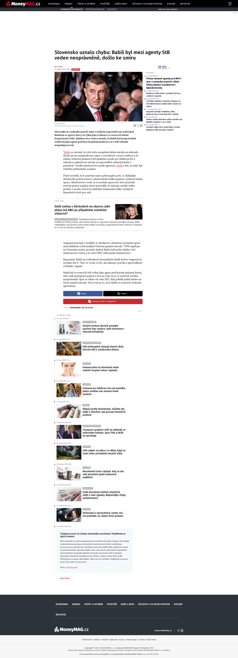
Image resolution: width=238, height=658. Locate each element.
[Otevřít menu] (230, 4)
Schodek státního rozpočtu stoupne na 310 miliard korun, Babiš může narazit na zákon (163, 103)
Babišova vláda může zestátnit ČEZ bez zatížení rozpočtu (163, 94)
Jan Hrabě (58, 67)
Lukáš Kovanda (71, 567)
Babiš (67, 152)
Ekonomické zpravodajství (72, 9)
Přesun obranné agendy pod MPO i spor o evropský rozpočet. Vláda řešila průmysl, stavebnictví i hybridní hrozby (163, 83)
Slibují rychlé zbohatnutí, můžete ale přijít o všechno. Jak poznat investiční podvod (104, 411)
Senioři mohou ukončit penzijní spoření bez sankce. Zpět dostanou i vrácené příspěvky (103, 328)
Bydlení (171, 3)
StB (82, 308)
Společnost (112, 9)
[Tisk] (141, 125)
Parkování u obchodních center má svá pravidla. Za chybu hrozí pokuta (103, 514)
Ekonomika (54, 3)
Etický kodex (87, 640)
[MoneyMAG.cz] (23, 3)
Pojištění (105, 3)
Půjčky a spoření (86, 3)
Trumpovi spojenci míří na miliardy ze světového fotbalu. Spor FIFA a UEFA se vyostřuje (104, 432)
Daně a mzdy (121, 3)
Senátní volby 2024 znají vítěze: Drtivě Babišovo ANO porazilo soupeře (163, 128)
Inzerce (122, 640)
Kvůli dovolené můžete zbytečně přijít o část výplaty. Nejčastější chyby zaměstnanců (104, 495)
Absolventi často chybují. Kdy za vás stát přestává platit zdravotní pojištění (103, 474)
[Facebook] (134, 125)
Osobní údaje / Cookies (135, 640)
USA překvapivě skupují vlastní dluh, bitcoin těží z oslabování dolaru (103, 348)
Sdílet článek (164, 67)
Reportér (185, 3)
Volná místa (151, 640)
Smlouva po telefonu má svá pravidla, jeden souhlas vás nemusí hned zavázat (104, 391)
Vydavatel (113, 640)
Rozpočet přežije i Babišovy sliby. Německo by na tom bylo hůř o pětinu (162, 112)
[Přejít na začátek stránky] (181, 640)
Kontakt (105, 640)
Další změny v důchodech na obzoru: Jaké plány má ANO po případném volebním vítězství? (82, 210)
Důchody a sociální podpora (147, 3)
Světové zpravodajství (95, 9)
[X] (138, 125)
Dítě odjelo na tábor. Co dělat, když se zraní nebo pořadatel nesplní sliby (104, 452)
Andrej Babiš (75, 308)
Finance (69, 3)
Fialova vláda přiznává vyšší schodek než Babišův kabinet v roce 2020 (164, 120)
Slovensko (89, 308)
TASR (119, 165)
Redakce (96, 640)
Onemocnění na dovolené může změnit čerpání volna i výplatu (101, 369)
